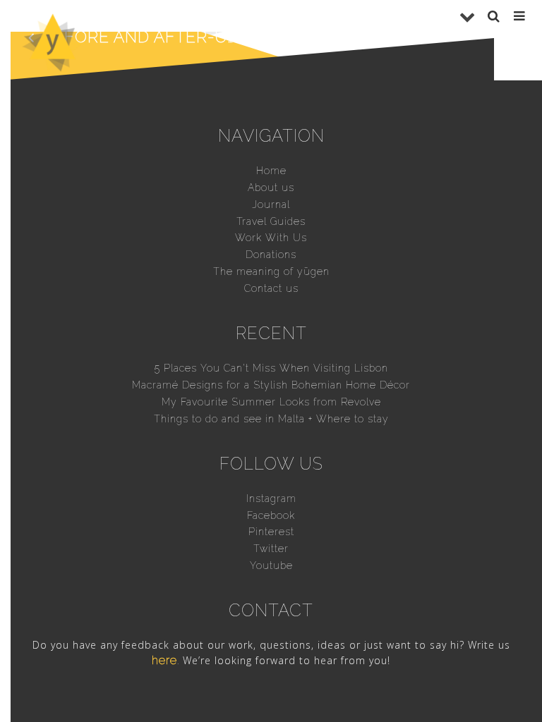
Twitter (271, 548)
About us (271, 187)
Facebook (271, 515)
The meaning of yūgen (271, 271)
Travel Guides (271, 221)
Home (271, 170)
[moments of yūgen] (53, 66)
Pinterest (271, 531)
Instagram (271, 498)
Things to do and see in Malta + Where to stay (271, 418)
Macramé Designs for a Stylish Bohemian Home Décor (271, 385)
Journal (271, 204)
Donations (271, 254)
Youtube (271, 565)
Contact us (271, 288)
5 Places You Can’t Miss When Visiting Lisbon (271, 368)
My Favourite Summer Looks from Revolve (271, 402)
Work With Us (271, 237)
